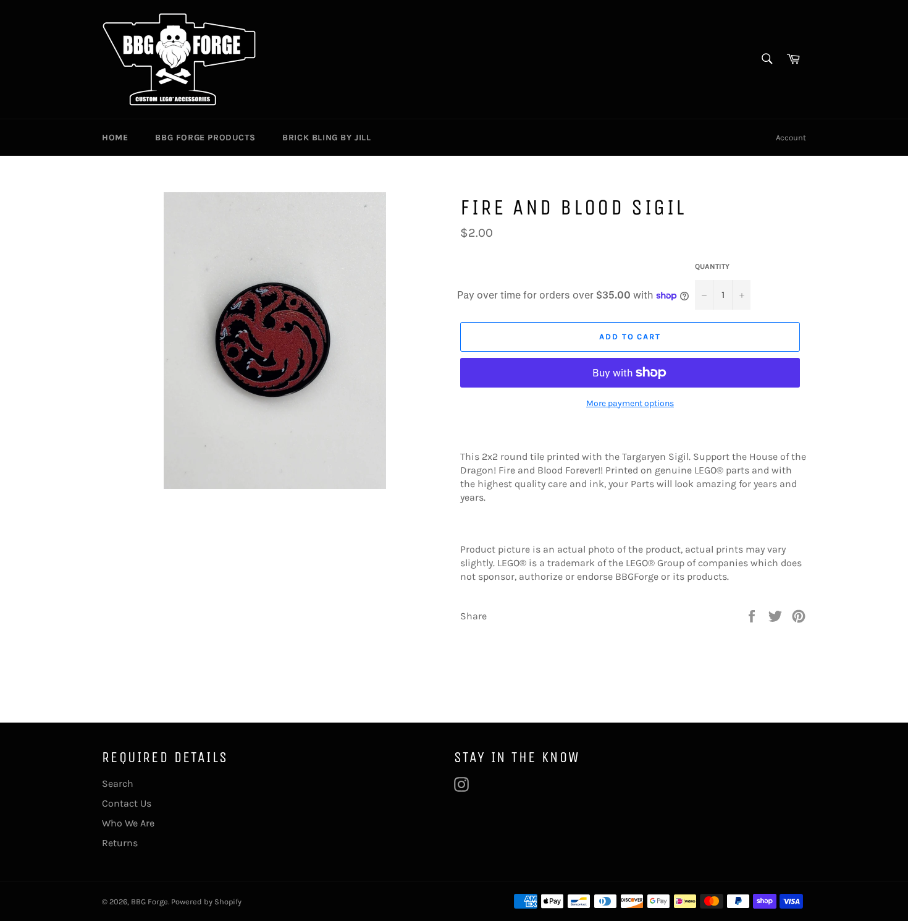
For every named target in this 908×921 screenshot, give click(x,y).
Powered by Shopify (206, 901)
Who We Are (128, 823)
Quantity (712, 266)
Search (117, 783)
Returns (120, 843)
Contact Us (126, 803)
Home (115, 137)
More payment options (630, 403)
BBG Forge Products (205, 137)
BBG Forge (149, 901)
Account (791, 137)
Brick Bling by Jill (326, 137)
